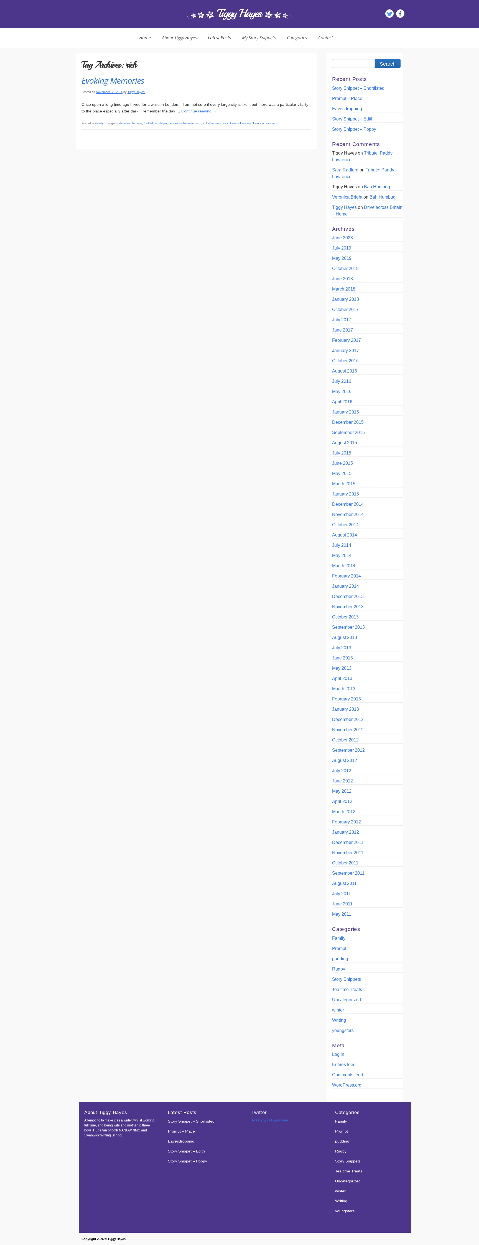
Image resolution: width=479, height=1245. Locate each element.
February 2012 (346, 822)
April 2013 (342, 678)
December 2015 (348, 422)
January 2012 (345, 832)
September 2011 (348, 873)
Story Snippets (346, 979)
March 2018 (343, 289)
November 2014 (348, 514)
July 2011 (341, 893)
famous (137, 123)
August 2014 (344, 535)
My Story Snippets (259, 38)
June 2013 (342, 658)
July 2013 (341, 647)
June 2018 (342, 278)
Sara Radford (345, 170)
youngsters (343, 1030)
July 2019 (341, 248)
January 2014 (345, 586)
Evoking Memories (112, 80)
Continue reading (198, 111)
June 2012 (342, 781)
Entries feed (344, 1064)
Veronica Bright (347, 197)
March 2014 (343, 565)
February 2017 (346, 340)
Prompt (339, 948)
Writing (339, 1020)
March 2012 (343, 811)
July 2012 (341, 770)
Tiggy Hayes (239, 13)
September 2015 (348, 432)
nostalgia (161, 123)
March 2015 (343, 483)
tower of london (240, 123)
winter (338, 1010)
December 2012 (348, 719)
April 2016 (342, 401)
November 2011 (347, 852)
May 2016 (341, 391)
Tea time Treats (347, 989)
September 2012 (348, 750)
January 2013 (345, 709)
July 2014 (341, 545)
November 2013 (348, 606)
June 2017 (342, 330)
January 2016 (345, 412)
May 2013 (341, 668)
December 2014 (348, 504)
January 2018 (345, 299)
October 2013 (345, 617)
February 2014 (346, 576)
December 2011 (347, 842)
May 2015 (341, 473)
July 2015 (341, 453)
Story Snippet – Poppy (354, 129)
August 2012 (344, 760)
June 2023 (342, 237)
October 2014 (345, 524)
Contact (325, 38)
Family (99, 123)
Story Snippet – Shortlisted (358, 88)
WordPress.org (346, 1085)
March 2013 (343, 688)
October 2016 (345, 360)
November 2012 (348, 729)
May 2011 (341, 914)
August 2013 (344, 637)
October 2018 (345, 268)
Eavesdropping (347, 108)
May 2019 (341, 258)
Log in (338, 1054)
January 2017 (345, 350)
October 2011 (345, 863)
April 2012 (342, 801)
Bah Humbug (377, 186)
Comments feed (347, 1074)
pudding (340, 958)
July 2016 (341, 381)
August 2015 (344, 442)
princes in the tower (182, 123)
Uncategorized (346, 999)
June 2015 (342, 463)
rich (198, 123)
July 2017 (341, 319)
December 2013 (348, 596)
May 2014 (341, 555)
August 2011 (344, 883)
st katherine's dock (215, 123)
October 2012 (345, 740)
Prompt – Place (347, 98)
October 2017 (345, 309)
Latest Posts (219, 38)
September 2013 (348, 627)
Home (145, 38)
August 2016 (344, 371)
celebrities (124, 123)
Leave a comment (265, 123)
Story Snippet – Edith (353, 119)
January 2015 (345, 494)
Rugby (338, 969)
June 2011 (342, 904)
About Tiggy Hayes (179, 38)
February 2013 (346, 699)
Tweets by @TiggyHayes (270, 1120)
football (148, 123)
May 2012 (341, 791)
